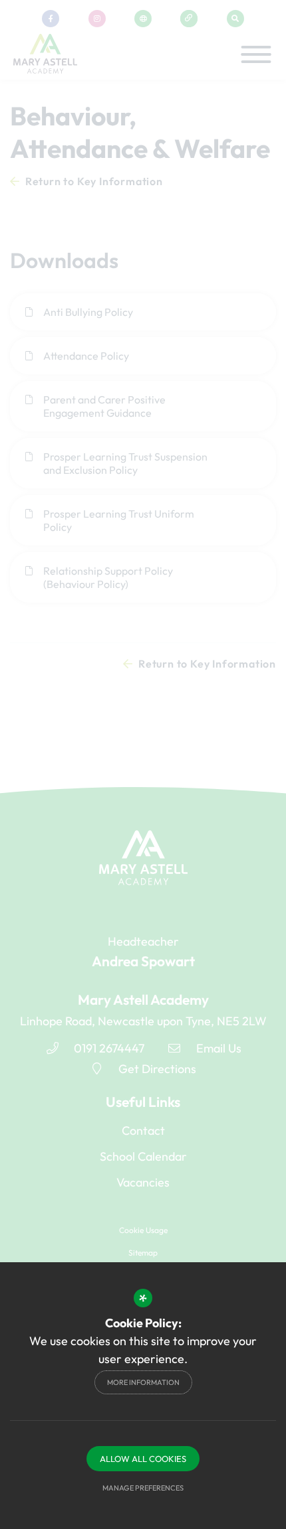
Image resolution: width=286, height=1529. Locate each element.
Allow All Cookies (143, 1458)
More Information (143, 1382)
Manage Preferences (143, 1488)
